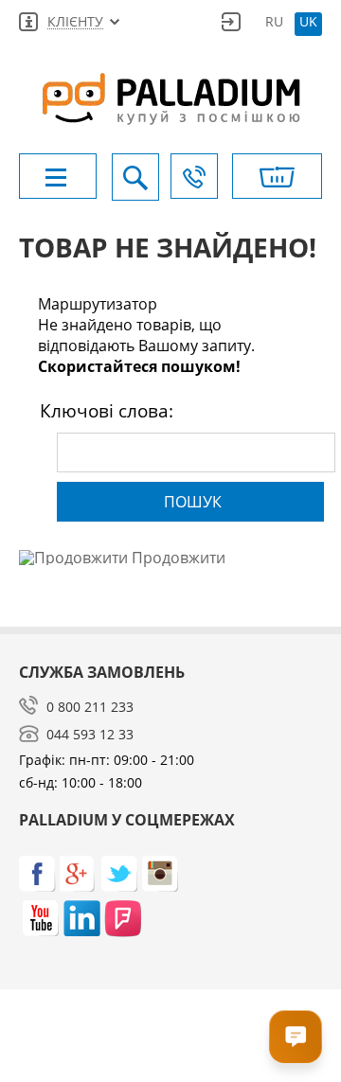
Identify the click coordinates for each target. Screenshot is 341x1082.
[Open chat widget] (295, 1036)
